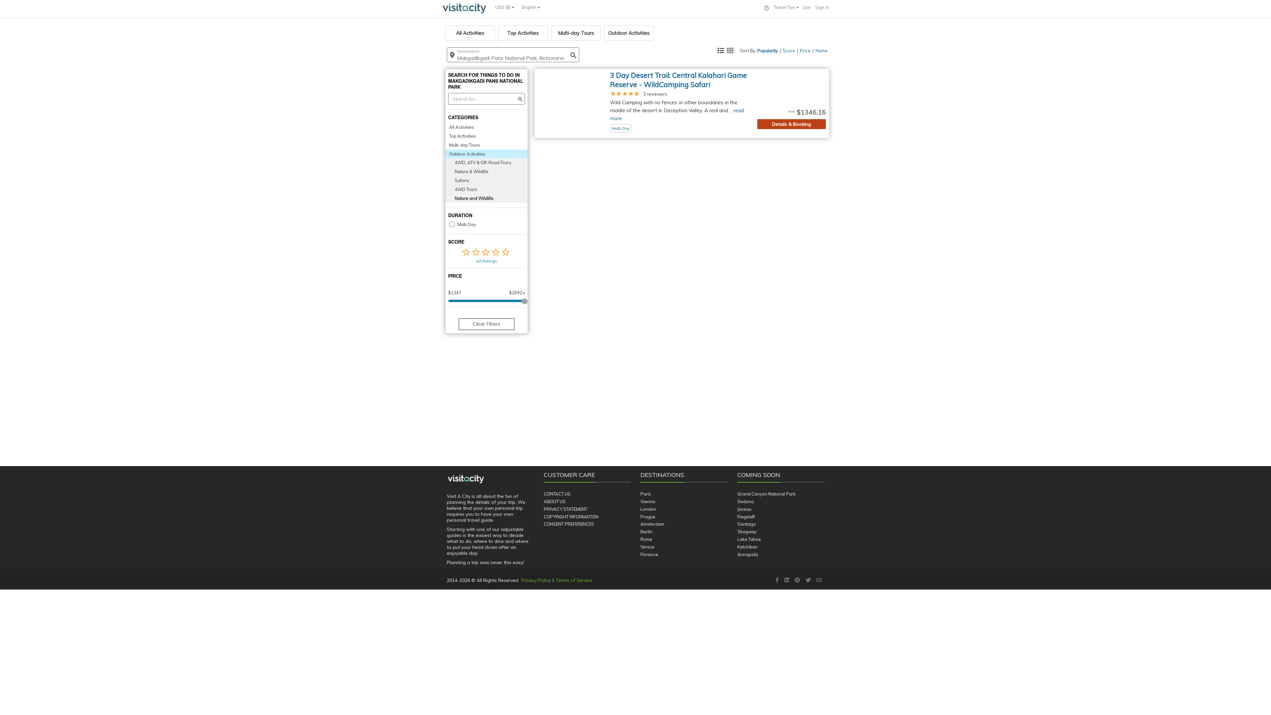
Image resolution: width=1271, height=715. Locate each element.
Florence (649, 554)
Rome (646, 539)
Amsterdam (652, 524)
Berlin (646, 531)
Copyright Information (571, 516)
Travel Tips (785, 7)
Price (805, 50)
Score (789, 50)
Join (807, 7)
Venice (647, 546)
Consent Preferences (569, 524)
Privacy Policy (536, 580)
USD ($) (503, 7)
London (648, 509)
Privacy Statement (565, 509)
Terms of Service (574, 580)
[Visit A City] (466, 479)
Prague (647, 516)
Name (821, 50)
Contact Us (557, 494)
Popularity (767, 50)
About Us (555, 501)
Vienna (647, 501)
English (530, 7)
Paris (645, 494)
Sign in (822, 7)
